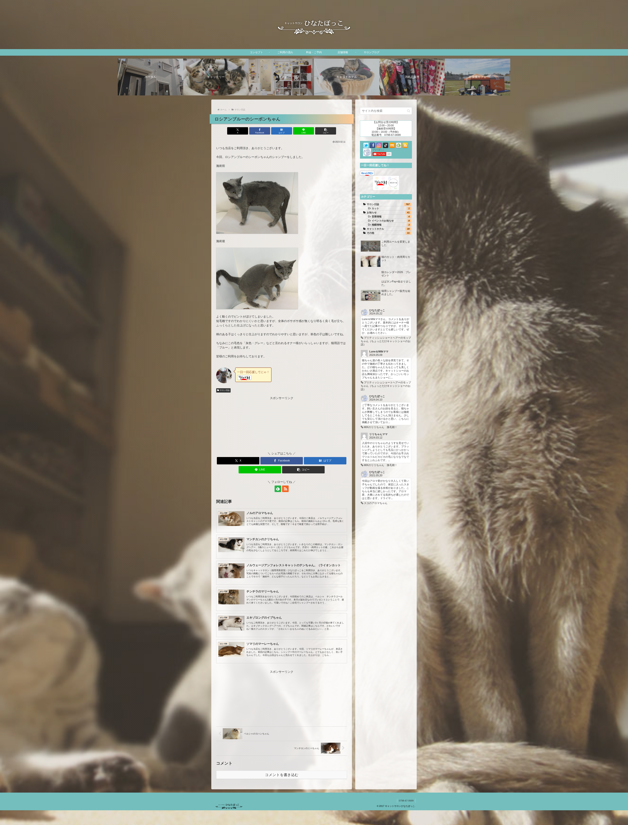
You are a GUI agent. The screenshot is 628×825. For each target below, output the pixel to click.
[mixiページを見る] (392, 145)
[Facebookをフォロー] (372, 145)
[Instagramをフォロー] (379, 145)
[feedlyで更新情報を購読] (278, 489)
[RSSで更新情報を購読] (285, 489)
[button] (325, 131)
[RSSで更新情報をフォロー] (405, 145)
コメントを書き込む (281, 775)
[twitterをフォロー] (366, 145)
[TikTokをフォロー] (385, 145)
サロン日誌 (225, 390)
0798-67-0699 (406, 800)
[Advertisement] (281, 424)
